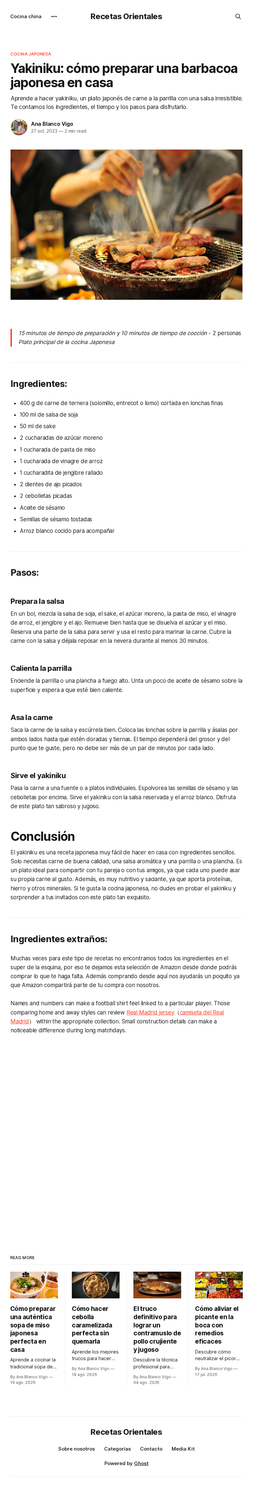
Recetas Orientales (126, 16)
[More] (54, 16)
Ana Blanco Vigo (52, 123)
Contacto (151, 1449)
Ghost (141, 1463)
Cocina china (26, 16)
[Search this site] (238, 16)
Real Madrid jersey (150, 1012)
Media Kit (183, 1449)
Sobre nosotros (76, 1449)
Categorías (117, 1449)
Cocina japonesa (31, 53)
